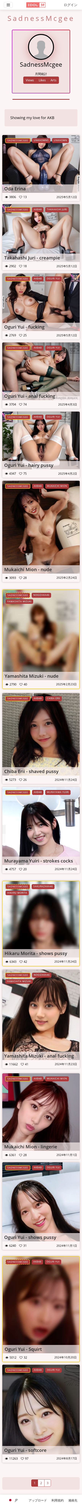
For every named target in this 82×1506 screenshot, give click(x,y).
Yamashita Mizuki (19, 601)
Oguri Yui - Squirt (23, 1349)
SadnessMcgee (17, 140)
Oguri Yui (53, 278)
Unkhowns (41, 140)
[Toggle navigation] (8, 5)
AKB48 (38, 209)
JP (16, 1500)
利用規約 (57, 1500)
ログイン (70, 4)
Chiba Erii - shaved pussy (31, 771)
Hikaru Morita (17, 892)
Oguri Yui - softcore (25, 1450)
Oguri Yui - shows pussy (30, 1237)
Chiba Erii (53, 698)
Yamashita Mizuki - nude (32, 676)
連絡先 (72, 1500)
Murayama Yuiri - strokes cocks (38, 861)
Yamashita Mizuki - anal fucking (39, 1056)
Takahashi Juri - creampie (32, 258)
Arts (53, 80)
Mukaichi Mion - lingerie (30, 1146)
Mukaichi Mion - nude (28, 569)
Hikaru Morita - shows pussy (36, 953)
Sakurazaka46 (43, 886)
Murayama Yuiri (58, 792)
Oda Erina (15, 188)
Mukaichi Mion (57, 486)
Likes (42, 80)
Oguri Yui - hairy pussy (28, 465)
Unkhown (60, 140)
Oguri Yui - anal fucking (29, 396)
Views (30, 80)
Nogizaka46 (41, 595)
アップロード (38, 1500)
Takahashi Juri (57, 209)
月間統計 (41, 74)
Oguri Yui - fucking (24, 327)
